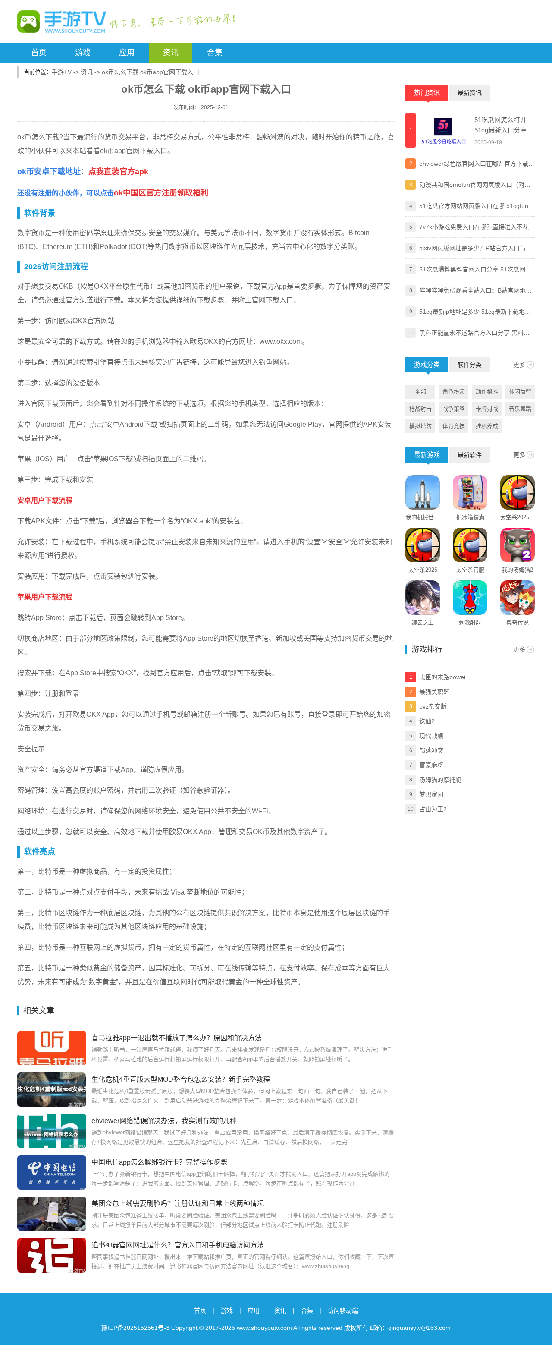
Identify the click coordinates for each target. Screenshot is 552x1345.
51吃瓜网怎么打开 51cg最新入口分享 (500, 125)
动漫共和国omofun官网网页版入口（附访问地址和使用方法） (474, 185)
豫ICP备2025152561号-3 (135, 1327)
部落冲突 (431, 750)
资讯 (171, 52)
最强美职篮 (434, 691)
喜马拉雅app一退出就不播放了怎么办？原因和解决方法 (176, 1038)
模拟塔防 (420, 426)
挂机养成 (487, 426)
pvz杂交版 (433, 706)
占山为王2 (433, 809)
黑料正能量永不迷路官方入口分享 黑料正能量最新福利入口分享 (474, 333)
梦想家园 (431, 794)
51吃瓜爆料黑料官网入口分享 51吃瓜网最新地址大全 (475, 270)
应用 (127, 52)
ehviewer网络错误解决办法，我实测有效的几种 (164, 1121)
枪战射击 (420, 409)
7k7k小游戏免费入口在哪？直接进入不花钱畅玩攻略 (477, 228)
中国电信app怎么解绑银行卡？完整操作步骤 (159, 1162)
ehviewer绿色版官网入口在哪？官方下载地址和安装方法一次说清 (476, 164)
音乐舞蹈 (520, 409)
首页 (39, 52)
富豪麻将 (431, 765)
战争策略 (453, 409)
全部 (420, 391)
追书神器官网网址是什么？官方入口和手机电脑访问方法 (177, 1245)
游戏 (83, 52)
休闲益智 (520, 391)
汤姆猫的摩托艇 (440, 779)
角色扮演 (453, 391)
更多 (519, 364)
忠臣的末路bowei (442, 677)
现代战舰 (431, 735)
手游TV (62, 72)
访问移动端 (343, 1310)
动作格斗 (487, 391)
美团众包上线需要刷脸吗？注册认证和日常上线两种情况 (177, 1203)
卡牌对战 (487, 409)
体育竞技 (453, 426)
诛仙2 (427, 721)
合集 (215, 52)
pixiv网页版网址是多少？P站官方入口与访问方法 (475, 249)
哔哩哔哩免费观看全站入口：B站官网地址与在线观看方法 (475, 291)
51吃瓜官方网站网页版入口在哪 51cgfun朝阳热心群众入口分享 (476, 206)
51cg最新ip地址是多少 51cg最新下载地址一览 (475, 312)
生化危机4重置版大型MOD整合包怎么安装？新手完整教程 (180, 1079)
